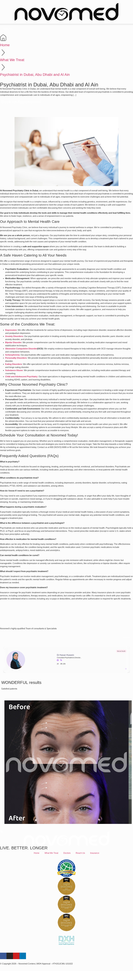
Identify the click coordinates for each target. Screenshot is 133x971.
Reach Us (80, 853)
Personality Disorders (16, 358)
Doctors (67, 853)
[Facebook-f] (3, 956)
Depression (11, 330)
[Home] (3, 37)
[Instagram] (9, 956)
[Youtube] (16, 956)
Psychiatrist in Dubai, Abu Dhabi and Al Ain (35, 75)
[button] (66, 24)
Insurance (94, 853)
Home (5, 45)
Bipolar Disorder (13, 342)
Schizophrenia (12, 355)
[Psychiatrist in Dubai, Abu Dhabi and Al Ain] (3, 67)
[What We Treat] (3, 52)
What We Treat (12, 60)
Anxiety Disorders (14, 336)
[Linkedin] (22, 956)
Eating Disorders (13, 364)
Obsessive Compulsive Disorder (21, 349)
